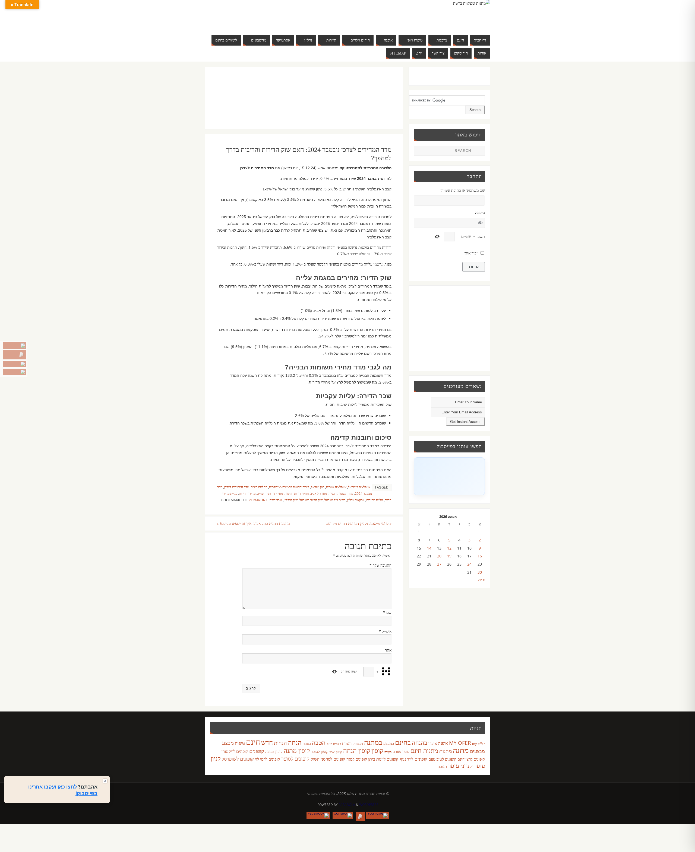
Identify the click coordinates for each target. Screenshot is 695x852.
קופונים (256, 751)
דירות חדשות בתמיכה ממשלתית (289, 487)
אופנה (443, 743)
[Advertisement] (292, 103)
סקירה (387, 752)
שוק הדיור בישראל (311, 500)
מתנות (445, 751)
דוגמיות (358, 743)
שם (387, 612)
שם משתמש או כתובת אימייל (463, 190)
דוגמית (347, 743)
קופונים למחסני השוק (328, 759)
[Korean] (272, 15)
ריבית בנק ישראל (335, 500)
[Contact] (14, 364)
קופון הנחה (356, 750)
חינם (253, 741)
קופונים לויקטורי (235, 751)
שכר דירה (276, 500)
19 (449, 556)
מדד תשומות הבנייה (340, 493)
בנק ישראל (317, 487)
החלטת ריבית (259, 487)
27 (439, 564)
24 (469, 564)
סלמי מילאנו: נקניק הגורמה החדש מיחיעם (358, 523)
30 (480, 572)
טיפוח (240, 743)
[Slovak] (250, 22)
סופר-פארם (401, 751)
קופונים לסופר (295, 758)
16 (480, 556)
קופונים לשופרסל (238, 758)
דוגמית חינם (334, 744)
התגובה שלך (380, 565)
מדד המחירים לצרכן (236, 487)
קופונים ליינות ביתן (383, 759)
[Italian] (261, 15)
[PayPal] (14, 354)
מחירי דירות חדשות (297, 493)
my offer (478, 743)
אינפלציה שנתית (336, 487)
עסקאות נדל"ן (356, 500)
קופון (377, 750)
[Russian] (245, 22)
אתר (388, 650)
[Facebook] (14, 372)
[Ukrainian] (261, 22)
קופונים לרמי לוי (267, 759)
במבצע (388, 743)
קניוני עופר (460, 766)
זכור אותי (471, 253)
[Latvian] (278, 15)
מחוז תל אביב (318, 493)
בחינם (403, 742)
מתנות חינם (424, 750)
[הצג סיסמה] (480, 222)
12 (449, 548)
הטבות (307, 744)
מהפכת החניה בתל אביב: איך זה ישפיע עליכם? (253, 523)
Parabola (347, 804)
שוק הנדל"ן (291, 500)
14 (429, 548)
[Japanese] (267, 15)
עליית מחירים (374, 500)
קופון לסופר (319, 751)
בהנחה (419, 742)
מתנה (461, 750)
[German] (250, 15)
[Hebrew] (256, 15)
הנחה (295, 742)
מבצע (228, 742)
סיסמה (480, 212)
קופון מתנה (297, 750)
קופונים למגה (356, 759)
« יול (481, 579)
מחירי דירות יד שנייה (270, 493)
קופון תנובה (274, 751)
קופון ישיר (335, 751)
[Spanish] (256, 22)
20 (439, 556)
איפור (432, 743)
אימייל (385, 631)
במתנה (373, 742)
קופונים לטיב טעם (442, 759)
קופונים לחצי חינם (471, 759)
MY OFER (460, 742)
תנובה (442, 766)
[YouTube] (14, 345)
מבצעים (477, 751)
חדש (267, 742)
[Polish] (283, 15)
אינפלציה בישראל (359, 487)
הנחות (280, 742)
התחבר (473, 267)
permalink (258, 500)
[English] (245, 15)
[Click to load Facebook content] (449, 476)
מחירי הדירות (247, 493)
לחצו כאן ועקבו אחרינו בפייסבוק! (62, 789)
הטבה (319, 742)
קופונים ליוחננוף (413, 759)
